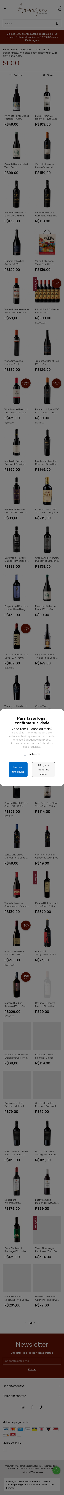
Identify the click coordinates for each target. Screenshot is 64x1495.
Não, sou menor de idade (43, 769)
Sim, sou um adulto (18, 769)
